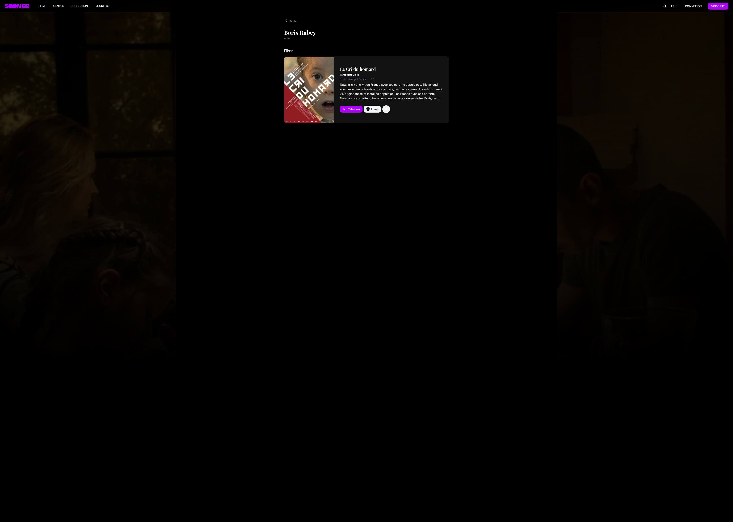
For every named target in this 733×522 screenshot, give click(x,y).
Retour (293, 20)
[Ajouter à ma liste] (386, 109)
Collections (80, 6)
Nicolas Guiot (351, 74)
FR (672, 6)
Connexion (693, 6)
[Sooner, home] (17, 6)
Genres (58, 6)
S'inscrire (718, 6)
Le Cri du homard (358, 69)
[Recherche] (664, 6)
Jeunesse (103, 6)
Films (42, 6)
